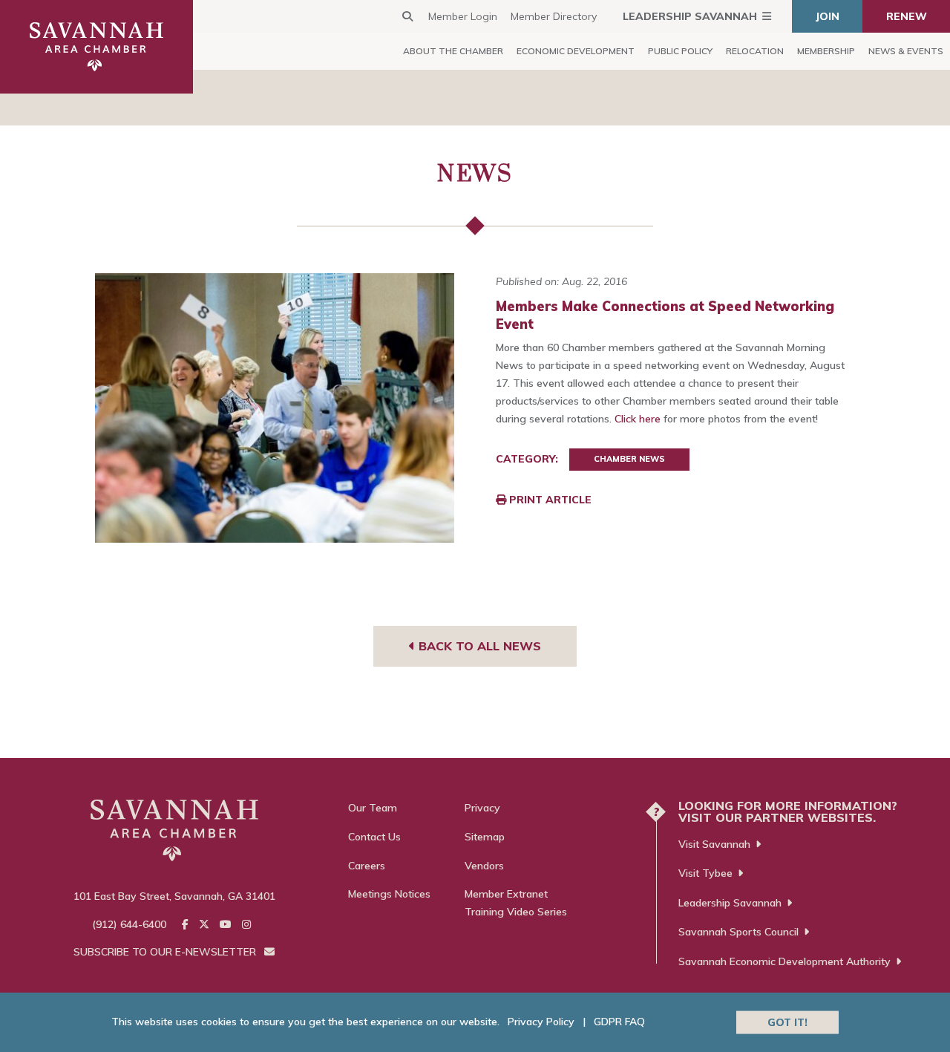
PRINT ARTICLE (549, 499)
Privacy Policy (541, 1021)
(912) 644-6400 (129, 924)
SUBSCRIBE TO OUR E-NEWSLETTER (166, 951)
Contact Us (374, 836)
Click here (638, 418)
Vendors (484, 865)
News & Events (905, 50)
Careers (366, 865)
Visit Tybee (705, 873)
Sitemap (485, 836)
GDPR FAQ (619, 1021)
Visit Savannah (714, 844)
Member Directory (554, 16)
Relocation (755, 50)
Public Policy (680, 50)
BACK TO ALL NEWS (478, 645)
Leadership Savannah (690, 16)
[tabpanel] (274, 408)
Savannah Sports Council (738, 931)
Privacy (482, 807)
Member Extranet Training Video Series (516, 902)
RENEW (906, 16)
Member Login (462, 16)
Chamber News (629, 459)
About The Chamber (453, 50)
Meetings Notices (389, 894)
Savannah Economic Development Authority (784, 961)
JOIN (827, 16)
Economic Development (576, 50)
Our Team (372, 807)
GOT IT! (787, 1021)
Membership (826, 50)
